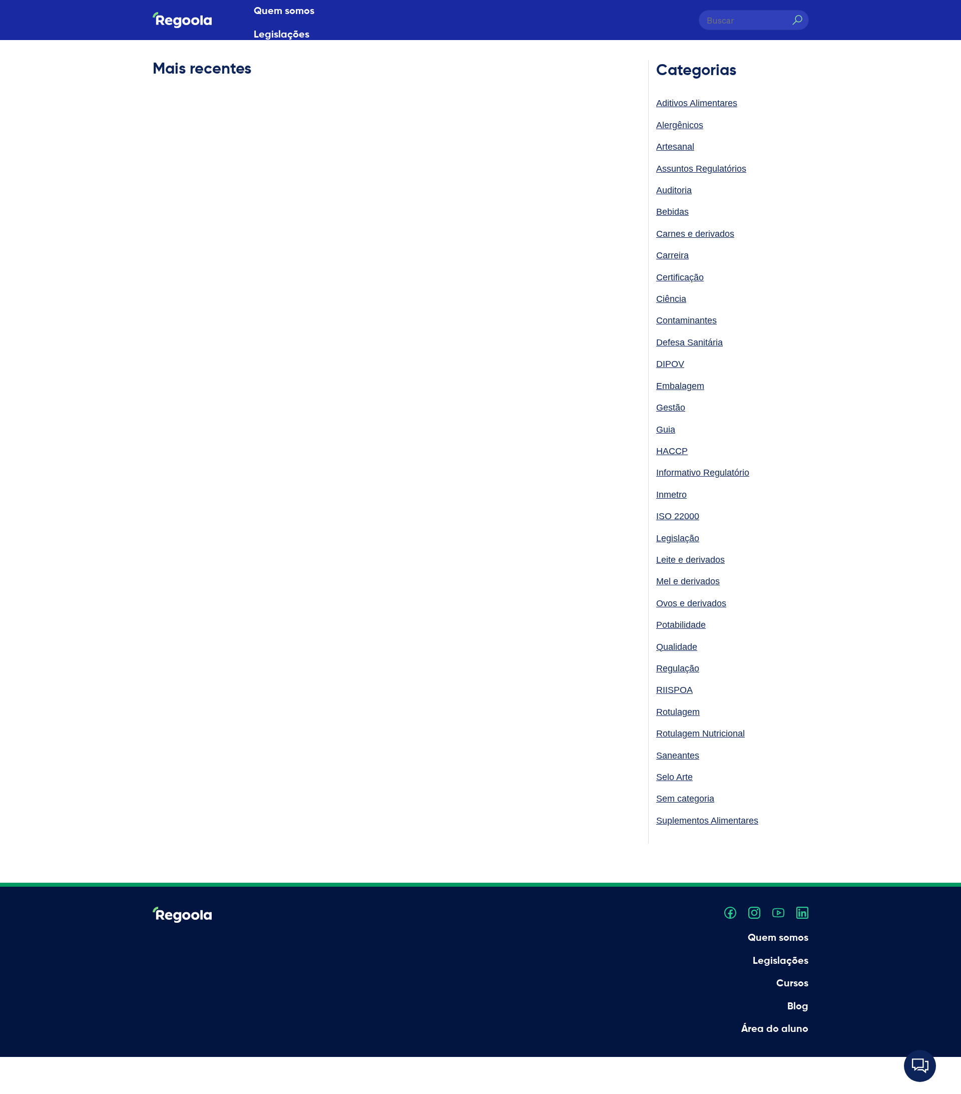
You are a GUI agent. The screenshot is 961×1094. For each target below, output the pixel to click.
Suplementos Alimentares (707, 821)
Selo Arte (674, 777)
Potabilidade (681, 625)
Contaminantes (686, 320)
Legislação (677, 538)
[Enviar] (797, 20)
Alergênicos (679, 125)
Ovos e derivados (691, 603)
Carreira (672, 255)
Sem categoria (685, 799)
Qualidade (676, 647)
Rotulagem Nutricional (700, 733)
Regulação (677, 668)
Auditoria (674, 190)
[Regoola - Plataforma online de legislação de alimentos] (182, 20)
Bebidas (672, 212)
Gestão (670, 408)
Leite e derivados (690, 560)
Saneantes (677, 756)
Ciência (671, 299)
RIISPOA (674, 690)
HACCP (672, 451)
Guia (665, 430)
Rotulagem (678, 712)
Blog (264, 82)
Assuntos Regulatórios (701, 169)
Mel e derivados (688, 581)
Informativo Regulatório (702, 473)
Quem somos (284, 12)
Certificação (680, 277)
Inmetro (671, 495)
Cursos (270, 59)
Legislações (281, 35)
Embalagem (680, 386)
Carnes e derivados (695, 234)
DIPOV (670, 364)
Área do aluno (287, 106)
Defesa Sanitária (689, 342)
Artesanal (675, 147)
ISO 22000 (677, 516)
